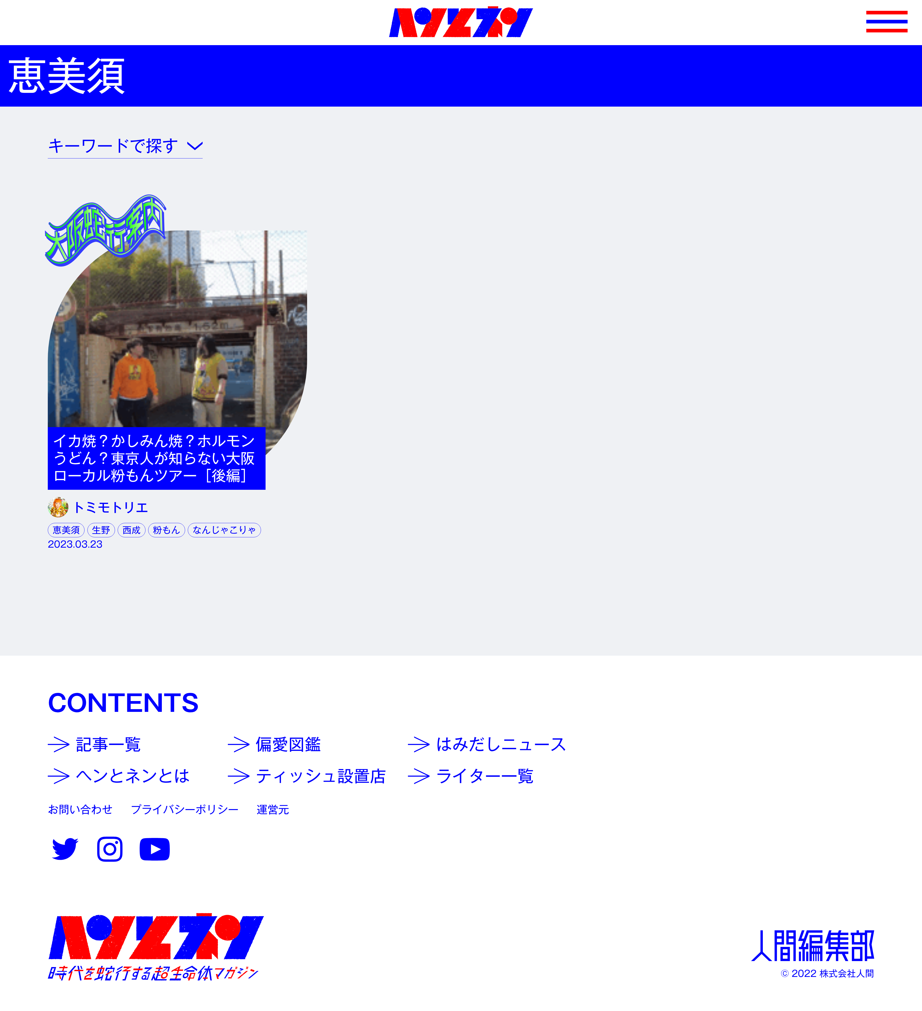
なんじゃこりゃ (224, 530)
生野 (101, 530)
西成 (131, 530)
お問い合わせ (80, 809)
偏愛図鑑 (288, 744)
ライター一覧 (485, 776)
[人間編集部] (812, 945)
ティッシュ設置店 (321, 776)
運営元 (273, 809)
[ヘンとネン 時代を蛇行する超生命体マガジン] (156, 946)
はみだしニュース (501, 744)
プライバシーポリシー (185, 809)
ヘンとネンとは (133, 776)
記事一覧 (108, 744)
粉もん (166, 530)
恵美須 (66, 530)
